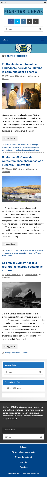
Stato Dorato (7, 256)
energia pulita (30, 250)
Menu (3, 2)
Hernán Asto (17, 147)
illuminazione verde (31, 147)
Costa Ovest (19, 250)
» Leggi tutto (9, 138)
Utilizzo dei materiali (23, 457)
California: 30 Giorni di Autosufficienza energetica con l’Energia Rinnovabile (22, 161)
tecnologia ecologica (30, 150)
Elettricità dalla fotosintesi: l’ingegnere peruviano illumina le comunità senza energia (22, 68)
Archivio (23, 462)
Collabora (24, 447)
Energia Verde (34, 253)
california (9, 250)
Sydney (25, 353)
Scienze (5, 79)
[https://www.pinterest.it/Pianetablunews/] (29, 21)
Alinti (7, 145)
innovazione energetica (11, 150)
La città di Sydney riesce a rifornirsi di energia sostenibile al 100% (22, 266)
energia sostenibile (20, 253)
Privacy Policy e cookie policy (23, 452)
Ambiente (6, 172)
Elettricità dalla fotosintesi (20, 145)
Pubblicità (24, 467)
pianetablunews (29, 76)
